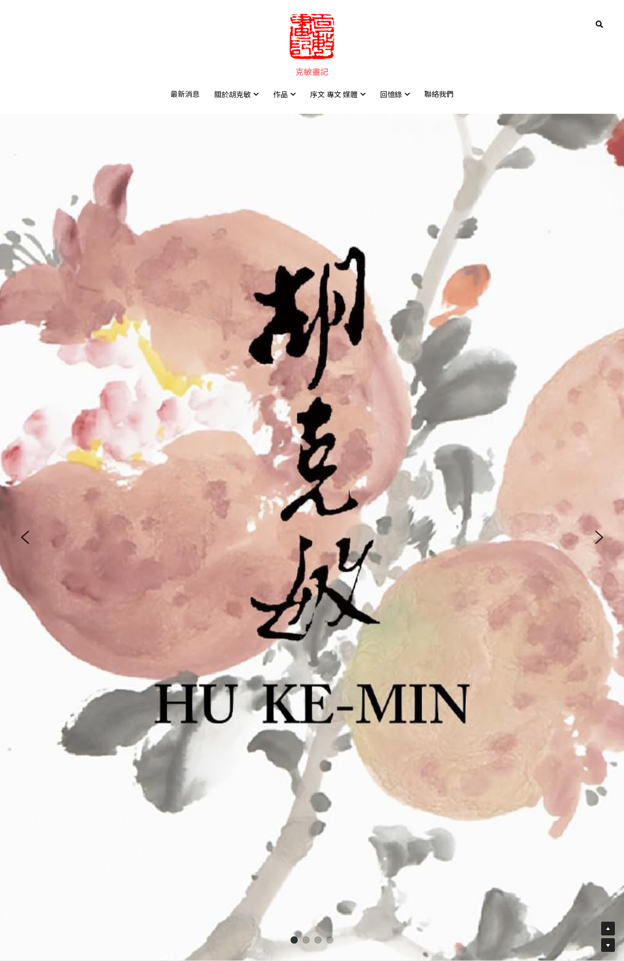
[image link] (312, 36)
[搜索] (599, 24)
